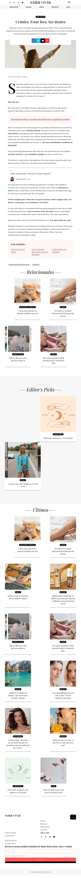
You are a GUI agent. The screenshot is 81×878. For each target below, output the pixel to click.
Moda (41, 7)
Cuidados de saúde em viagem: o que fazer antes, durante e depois (18, 695)
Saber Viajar (18, 354)
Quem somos (10, 833)
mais (68, 7)
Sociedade (18, 736)
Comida (43, 830)
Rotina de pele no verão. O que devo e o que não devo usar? (63, 742)
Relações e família (27, 307)
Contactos (10, 836)
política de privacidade (18, 855)
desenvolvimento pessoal (19, 265)
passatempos (11, 841)
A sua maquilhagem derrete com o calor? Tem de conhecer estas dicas (63, 695)
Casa (53, 786)
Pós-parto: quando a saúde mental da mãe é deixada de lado (54, 360)
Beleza (29, 7)
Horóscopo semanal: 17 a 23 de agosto (58, 438)
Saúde (63, 307)
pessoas (36, 265)
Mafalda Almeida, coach (17, 77)
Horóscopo (58, 434)
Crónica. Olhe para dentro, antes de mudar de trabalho (40, 252)
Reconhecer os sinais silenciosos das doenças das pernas (63, 313)
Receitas (55, 7)
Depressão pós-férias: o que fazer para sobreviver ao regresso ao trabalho (40, 119)
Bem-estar (14, 7)
